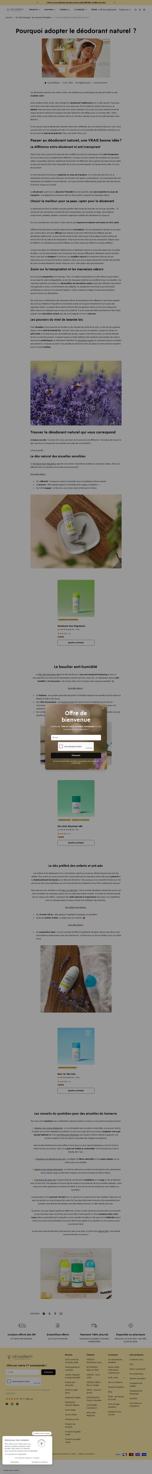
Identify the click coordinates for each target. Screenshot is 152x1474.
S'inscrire (76, 755)
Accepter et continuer (40, 1462)
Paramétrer (15, 1462)
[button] (11, 1470)
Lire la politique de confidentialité (15, 1454)
